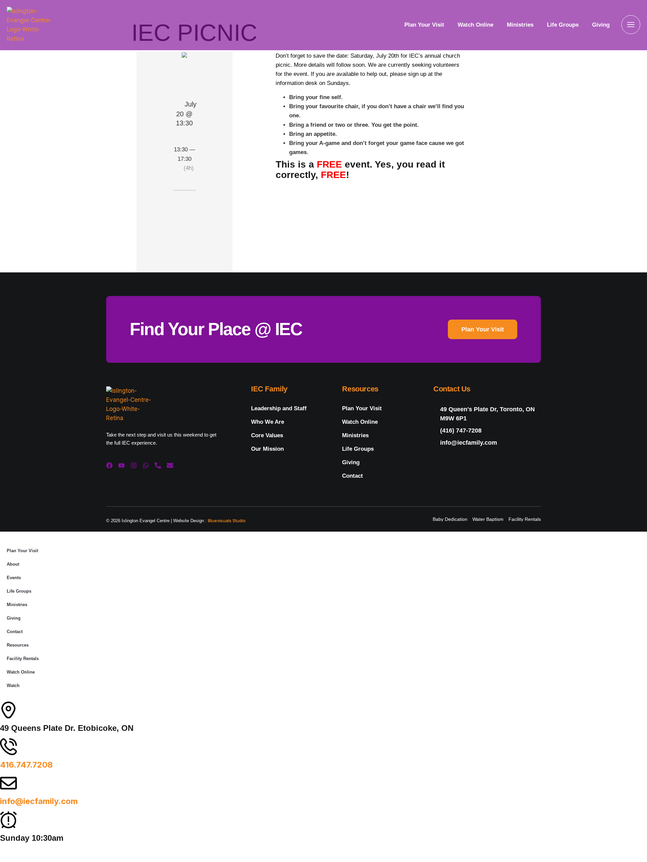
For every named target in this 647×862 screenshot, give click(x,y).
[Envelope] (170, 465)
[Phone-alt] (158, 465)
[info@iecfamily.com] (487, 442)
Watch (13, 685)
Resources (18, 645)
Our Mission (267, 449)
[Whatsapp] (146, 465)
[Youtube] (121, 465)
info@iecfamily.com (39, 801)
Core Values (267, 435)
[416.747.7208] (8, 746)
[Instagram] (133, 465)
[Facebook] (109, 465)
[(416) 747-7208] (487, 430)
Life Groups (563, 25)
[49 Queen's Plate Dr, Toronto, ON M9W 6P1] (487, 414)
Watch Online (475, 25)
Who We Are (267, 422)
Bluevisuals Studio (227, 520)
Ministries (520, 25)
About (13, 564)
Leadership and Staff (279, 408)
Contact (352, 476)
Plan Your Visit (424, 25)
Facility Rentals (23, 658)
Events (14, 577)
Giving (601, 25)
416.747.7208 (26, 765)
